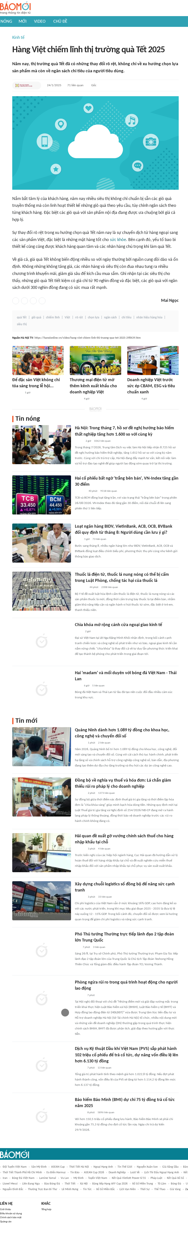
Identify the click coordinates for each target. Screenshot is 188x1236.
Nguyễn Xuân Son (147, 1166)
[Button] (36, 85)
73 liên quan (99, 539)
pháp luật (156, 1178)
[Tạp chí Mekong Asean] (77, 947)
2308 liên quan (109, 587)
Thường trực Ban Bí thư (42, 1189)
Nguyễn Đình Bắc (13, 1189)
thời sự (145, 1189)
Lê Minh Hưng (70, 1189)
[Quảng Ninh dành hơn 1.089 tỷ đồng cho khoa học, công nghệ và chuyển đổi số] (41, 746)
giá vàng (175, 1189)
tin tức (87, 1189)
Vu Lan (65, 1178)
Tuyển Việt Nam (97, 1178)
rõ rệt (79, 317)
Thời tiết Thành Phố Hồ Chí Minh (22, 1172)
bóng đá (176, 1183)
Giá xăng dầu (170, 1166)
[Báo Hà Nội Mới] (17, 392)
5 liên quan (98, 685)
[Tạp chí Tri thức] (78, 685)
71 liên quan (75, 85)
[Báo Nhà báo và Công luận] (81, 587)
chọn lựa (93, 317)
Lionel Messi (10, 1183)
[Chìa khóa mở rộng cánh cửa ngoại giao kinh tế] (41, 641)
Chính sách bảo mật (11, 1217)
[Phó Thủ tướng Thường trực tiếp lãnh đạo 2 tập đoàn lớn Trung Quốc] (41, 950)
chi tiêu (126, 317)
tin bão (74, 1172)
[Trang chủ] (15, 8)
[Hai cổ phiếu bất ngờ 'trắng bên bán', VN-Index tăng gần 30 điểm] (41, 494)
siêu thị (22, 324)
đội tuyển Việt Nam (15, 1166)
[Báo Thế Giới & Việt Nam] (78, 631)
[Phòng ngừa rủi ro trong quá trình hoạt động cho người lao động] (41, 998)
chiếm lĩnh (53, 317)
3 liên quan (99, 947)
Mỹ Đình (78, 1178)
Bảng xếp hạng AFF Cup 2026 (110, 1183)
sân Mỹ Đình (39, 1166)
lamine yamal (47, 1178)
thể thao (159, 1189)
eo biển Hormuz (56, 1172)
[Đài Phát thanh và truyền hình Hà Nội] (23, 85)
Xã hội (84, 1183)
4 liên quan (104, 849)
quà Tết (22, 317)
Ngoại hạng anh (103, 1166)
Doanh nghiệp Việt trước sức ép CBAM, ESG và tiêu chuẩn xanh (151, 386)
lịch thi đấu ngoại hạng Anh (161, 1172)
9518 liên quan (108, 491)
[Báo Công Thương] (75, 399)
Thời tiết (70, 1183)
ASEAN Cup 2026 (94, 1172)
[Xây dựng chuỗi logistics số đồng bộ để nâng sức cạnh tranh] (41, 900)
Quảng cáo (6, 1221)
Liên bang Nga (31, 1183)
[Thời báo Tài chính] (80, 743)
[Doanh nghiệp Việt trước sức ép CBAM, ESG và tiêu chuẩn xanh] (153, 360)
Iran (5, 1178)
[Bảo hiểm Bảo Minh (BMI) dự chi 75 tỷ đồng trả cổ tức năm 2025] (41, 1116)
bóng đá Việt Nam (23, 1178)
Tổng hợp (46, 1209)
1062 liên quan (102, 441)
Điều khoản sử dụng (11, 1213)
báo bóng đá (52, 1183)
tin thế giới (125, 1166)
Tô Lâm (162, 1183)
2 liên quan (104, 743)
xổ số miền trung (142, 1183)
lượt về (135, 1172)
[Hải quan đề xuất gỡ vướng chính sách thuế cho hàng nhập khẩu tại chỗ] (41, 852)
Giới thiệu (5, 1209)
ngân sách (110, 317)
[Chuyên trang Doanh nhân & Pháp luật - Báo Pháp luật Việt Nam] (79, 995)
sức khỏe (118, 240)
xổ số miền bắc (105, 1189)
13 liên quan (104, 1068)
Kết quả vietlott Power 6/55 (129, 1178)
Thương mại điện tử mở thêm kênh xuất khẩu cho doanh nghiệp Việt (93, 386)
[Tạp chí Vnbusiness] (80, 491)
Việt (67, 317)
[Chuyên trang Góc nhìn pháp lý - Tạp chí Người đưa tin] (78, 539)
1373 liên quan (106, 793)
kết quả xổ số (175, 1178)
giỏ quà (36, 317)
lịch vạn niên (127, 1189)
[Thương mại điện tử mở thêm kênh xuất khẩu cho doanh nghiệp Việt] (95, 360)
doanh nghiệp (117, 1172)
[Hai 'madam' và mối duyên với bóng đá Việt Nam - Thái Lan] (41, 689)
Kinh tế (18, 37)
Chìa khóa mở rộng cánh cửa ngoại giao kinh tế (118, 625)
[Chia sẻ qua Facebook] (15, 300)
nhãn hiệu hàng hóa (149, 317)
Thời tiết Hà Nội (79, 1166)
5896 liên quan (106, 1112)
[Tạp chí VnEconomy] (79, 441)
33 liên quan (105, 897)
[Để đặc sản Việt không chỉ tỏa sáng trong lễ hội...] (38, 360)
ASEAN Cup (58, 1166)
